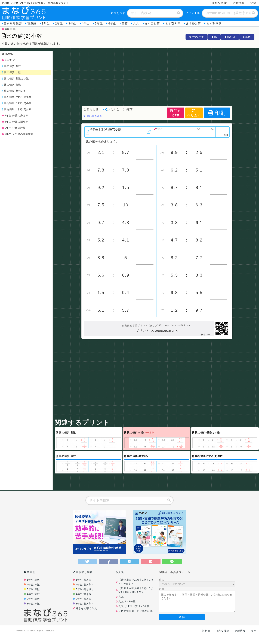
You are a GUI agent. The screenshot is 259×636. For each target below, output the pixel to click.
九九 (136, 23)
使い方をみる (94, 116)
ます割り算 (213, 23)
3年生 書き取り (85, 589)
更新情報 (238, 2)
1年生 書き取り (85, 579)
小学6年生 (198, 36)
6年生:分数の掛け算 (16, 115)
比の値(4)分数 (12, 84)
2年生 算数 (33, 584)
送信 (182, 617)
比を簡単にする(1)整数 (18, 97)
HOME (9, 53)
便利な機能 (219, 2)
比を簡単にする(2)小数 (18, 103)
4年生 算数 (33, 594)
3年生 (72, 23)
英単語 (31, 23)
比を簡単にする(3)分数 (18, 109)
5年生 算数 (33, 598)
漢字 (130, 109)
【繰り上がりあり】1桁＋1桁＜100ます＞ (135, 581)
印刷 (220, 113)
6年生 (112, 23)
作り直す (194, 115)
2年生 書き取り (85, 584)
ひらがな (113, 109)
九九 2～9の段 (127, 601)
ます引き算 (172, 23)
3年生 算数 (33, 589)
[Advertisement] (157, 75)
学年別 (31, 572)
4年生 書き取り (85, 594)
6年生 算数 (33, 603)
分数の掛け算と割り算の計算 (135, 611)
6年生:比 (10, 29)
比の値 (231, 36)
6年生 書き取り (85, 603)
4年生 (86, 23)
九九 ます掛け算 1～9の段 (134, 606)
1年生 (46, 23)
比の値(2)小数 (12, 72)
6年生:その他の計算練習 (19, 134)
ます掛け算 (193, 23)
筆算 (125, 23)
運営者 (206, 630)
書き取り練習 (13, 23)
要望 (253, 2)
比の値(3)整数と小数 (16, 78)
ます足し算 (152, 23)
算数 (248, 36)
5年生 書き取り (85, 598)
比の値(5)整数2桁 (14, 90)
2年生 (59, 23)
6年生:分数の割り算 (16, 121)
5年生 (99, 23)
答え (176, 113)
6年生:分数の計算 (15, 127)
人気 (121, 572)
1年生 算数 (33, 579)
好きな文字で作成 (86, 608)
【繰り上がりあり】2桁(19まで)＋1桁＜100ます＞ (135, 590)
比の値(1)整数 (12, 66)
